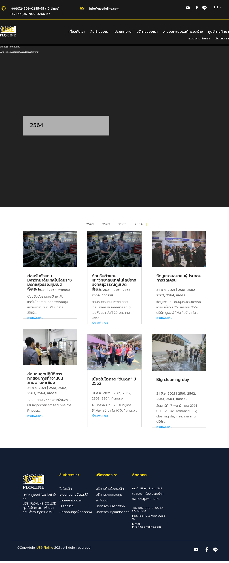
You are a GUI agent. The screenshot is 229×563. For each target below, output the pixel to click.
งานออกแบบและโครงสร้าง (183, 32)
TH (215, 8)
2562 (106, 224)
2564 (138, 224)
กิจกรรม (64, 290)
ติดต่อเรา (222, 39)
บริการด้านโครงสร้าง (110, 506)
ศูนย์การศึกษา (218, 32)
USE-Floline (44, 547)
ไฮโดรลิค (65, 488)
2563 (122, 224)
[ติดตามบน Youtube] (187, 7)
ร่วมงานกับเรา (199, 39)
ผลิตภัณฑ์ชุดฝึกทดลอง (75, 511)
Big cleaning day (172, 379)
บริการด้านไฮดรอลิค (110, 488)
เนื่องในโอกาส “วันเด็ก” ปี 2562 (114, 381)
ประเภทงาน (122, 32)
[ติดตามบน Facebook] (196, 7)
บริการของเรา (147, 32)
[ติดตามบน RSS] (204, 8)
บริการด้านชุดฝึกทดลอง (112, 511)
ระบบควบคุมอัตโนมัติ (73, 494)
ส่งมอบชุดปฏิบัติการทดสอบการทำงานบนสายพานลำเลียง (45, 378)
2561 (90, 224)
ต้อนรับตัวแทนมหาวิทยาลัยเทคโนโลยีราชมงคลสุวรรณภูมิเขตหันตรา (49, 282)
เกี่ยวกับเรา (76, 32)
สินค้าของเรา (100, 32)
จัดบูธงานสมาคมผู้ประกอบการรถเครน (178, 278)
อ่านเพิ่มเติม (35, 318)
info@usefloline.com (104, 8)
